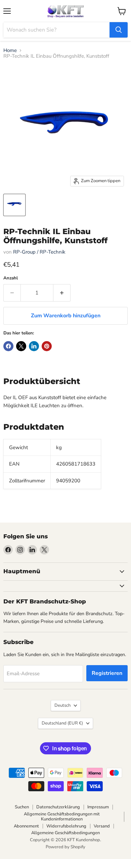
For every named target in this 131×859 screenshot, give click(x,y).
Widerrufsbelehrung (66, 826)
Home (10, 50)
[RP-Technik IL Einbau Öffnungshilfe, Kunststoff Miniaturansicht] (14, 205)
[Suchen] (119, 30)
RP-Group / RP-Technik (39, 252)
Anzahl (10, 278)
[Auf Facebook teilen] (8, 346)
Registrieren (107, 673)
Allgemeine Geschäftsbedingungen (65, 833)
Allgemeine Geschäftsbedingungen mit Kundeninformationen (62, 816)
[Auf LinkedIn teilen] (34, 346)
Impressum (98, 807)
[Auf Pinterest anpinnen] (47, 346)
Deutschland (62, 723)
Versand (102, 826)
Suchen (22, 807)
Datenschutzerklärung (58, 807)
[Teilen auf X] (21, 346)
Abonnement (26, 826)
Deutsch (62, 705)
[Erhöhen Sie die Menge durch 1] (62, 293)
